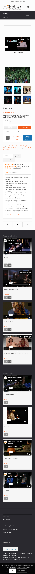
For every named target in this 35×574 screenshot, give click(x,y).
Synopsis (17, 156)
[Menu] (21, 7)
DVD (21, 146)
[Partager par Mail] (27, 224)
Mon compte (6, 520)
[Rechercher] (17, 7)
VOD (19, 148)
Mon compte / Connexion (18, 1)
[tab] (8, 156)
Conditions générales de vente (12, 526)
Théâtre (15, 148)
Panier (5, 523)
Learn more (21, 570)
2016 (10, 146)
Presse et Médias (9, 159)
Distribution (8, 156)
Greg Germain (27, 146)
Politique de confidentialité (10, 529)
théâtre (7, 149)
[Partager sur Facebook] (8, 224)
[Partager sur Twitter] (17, 224)
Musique (6, 294)
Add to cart (25, 127)
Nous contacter (7, 532)
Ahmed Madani (16, 146)
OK (12, 570)
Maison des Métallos (16, 215)
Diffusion (6, 121)
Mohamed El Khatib (8, 148)
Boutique (6, 14)
